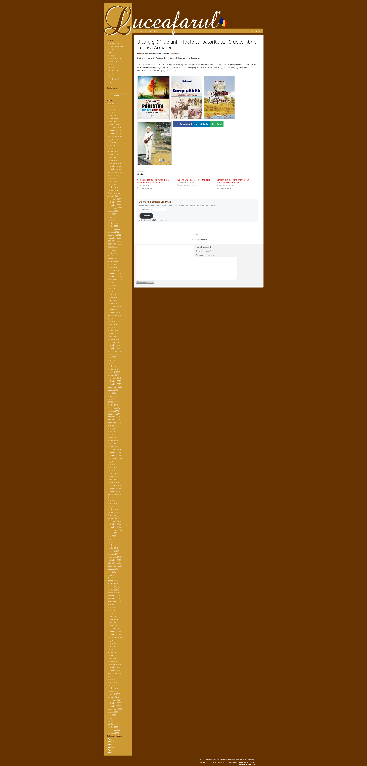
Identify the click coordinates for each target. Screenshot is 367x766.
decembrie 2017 (114, 414)
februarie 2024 (114, 193)
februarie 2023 (114, 229)
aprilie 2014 (113, 545)
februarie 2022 (114, 264)
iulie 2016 (112, 464)
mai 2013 (111, 577)
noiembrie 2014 (114, 524)
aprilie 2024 (113, 187)
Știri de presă (113, 79)
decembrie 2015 (114, 485)
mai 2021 (111, 291)
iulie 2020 (112, 321)
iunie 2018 (112, 396)
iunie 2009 (112, 718)
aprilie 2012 (113, 616)
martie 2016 (113, 476)
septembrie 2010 (115, 673)
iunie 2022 (112, 253)
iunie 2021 (112, 288)
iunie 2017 (112, 431)
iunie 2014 (112, 539)
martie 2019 (113, 369)
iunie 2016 (112, 467)
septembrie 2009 (115, 709)
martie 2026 (113, 118)
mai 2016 (111, 470)
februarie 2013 (114, 586)
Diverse (111, 67)
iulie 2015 (112, 500)
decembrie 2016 (114, 449)
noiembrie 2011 (114, 631)
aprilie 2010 (113, 688)
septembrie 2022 (115, 243)
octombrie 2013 (114, 563)
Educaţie (111, 55)
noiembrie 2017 (114, 416)
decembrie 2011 (114, 628)
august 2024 (113, 175)
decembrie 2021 (114, 270)
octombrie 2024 (114, 169)
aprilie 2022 (113, 258)
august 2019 (113, 354)
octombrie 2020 (114, 312)
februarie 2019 (114, 372)
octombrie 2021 (114, 276)
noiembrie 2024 (114, 166)
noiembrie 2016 (114, 452)
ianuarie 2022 (113, 267)
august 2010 (113, 676)
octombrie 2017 (114, 419)
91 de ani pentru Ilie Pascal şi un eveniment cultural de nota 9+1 (153, 181)
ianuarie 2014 (113, 554)
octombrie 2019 (114, 348)
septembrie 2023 (115, 208)
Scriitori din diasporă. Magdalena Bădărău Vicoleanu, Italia (233, 181)
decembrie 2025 (114, 127)
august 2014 (113, 533)
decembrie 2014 (114, 521)
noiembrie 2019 (114, 345)
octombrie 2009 (114, 706)
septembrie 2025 (115, 136)
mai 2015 (111, 506)
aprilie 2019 (113, 366)
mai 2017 (111, 434)
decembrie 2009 (114, 700)
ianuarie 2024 (113, 196)
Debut (110, 52)
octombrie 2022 (114, 240)
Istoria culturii (113, 70)
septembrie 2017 (115, 422)
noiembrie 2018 (114, 381)
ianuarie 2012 (113, 625)
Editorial (111, 49)
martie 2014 (113, 548)
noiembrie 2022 (114, 238)
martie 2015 (113, 512)
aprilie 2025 (113, 151)
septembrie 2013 (115, 566)
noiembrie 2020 (114, 309)
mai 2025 (111, 148)
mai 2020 (111, 327)
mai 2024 (111, 184)
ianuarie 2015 (113, 518)
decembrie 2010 (114, 664)
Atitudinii (111, 64)
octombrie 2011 (114, 634)
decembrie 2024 (114, 163)
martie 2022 (113, 261)
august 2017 (113, 425)
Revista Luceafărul (227, 760)
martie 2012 (113, 619)
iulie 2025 (112, 142)
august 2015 (113, 497)
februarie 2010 (114, 694)
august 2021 (113, 282)
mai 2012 (111, 613)
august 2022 (113, 246)
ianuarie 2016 (113, 482)
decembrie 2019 (114, 342)
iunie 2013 (112, 575)
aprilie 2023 (113, 223)
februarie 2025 (114, 157)
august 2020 (113, 318)
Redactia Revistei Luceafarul (159, 53)
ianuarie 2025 (113, 160)
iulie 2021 (112, 285)
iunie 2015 (112, 503)
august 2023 (113, 211)
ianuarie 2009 (113, 733)
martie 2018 (113, 405)
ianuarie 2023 (113, 232)
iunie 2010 (112, 682)
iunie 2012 (112, 610)
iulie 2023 (112, 214)
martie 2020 (113, 333)
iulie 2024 (112, 178)
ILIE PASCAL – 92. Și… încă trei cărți (193, 179)
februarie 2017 (114, 443)
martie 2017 (113, 440)
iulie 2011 (112, 643)
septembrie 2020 (115, 315)
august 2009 (113, 712)
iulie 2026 (112, 106)
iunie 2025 (112, 145)
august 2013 (113, 569)
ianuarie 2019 (113, 375)
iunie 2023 (112, 217)
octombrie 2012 (114, 598)
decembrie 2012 (114, 592)
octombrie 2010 (114, 670)
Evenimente (113, 76)
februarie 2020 (114, 336)
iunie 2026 (112, 109)
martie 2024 (113, 190)
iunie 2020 (112, 324)
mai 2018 (111, 399)
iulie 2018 (112, 393)
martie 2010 (113, 691)
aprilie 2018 (113, 401)
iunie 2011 (112, 646)
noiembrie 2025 (114, 130)
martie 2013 (113, 583)
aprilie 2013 (113, 580)
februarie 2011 (114, 658)
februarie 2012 (114, 622)
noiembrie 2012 (114, 595)
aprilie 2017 (113, 437)
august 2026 (113, 103)
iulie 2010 (112, 679)
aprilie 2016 (113, 473)
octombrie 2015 (114, 491)
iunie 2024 (112, 181)
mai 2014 (111, 542)
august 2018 (113, 390)
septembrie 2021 (115, 279)
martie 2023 (113, 226)
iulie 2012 (112, 607)
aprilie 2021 (113, 294)
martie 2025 (113, 154)
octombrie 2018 (114, 384)
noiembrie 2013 (114, 560)
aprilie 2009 (113, 724)
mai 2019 (111, 363)
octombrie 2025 (114, 133)
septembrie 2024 (115, 172)
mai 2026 (111, 112)
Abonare (146, 216)
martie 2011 (113, 655)
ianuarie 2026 (113, 124)
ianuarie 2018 (113, 411)
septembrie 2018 (115, 387)
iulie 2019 (112, 357)
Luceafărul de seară (116, 46)
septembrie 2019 (115, 351)
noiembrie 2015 (114, 488)
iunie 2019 (112, 360)
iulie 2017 (112, 428)
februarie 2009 (114, 730)
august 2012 (113, 604)
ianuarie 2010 (113, 697)
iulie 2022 (112, 249)
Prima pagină (113, 43)
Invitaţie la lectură (115, 58)
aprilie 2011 (113, 652)
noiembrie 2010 (114, 667)
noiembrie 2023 (114, 202)
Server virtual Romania (246, 765)
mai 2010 (111, 685)
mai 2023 (111, 220)
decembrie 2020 (114, 306)
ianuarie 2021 (113, 303)
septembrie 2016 (115, 458)
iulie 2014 (112, 536)
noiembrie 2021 (114, 273)
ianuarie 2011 (113, 661)
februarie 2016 (114, 479)
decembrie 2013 (114, 557)
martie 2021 (113, 297)
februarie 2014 (114, 551)
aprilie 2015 (113, 509)
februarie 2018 (114, 408)
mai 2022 (111, 255)
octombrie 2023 (114, 205)
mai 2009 (111, 721)
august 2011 (113, 640)
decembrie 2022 (114, 235)
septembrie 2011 (115, 637)
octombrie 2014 (114, 527)
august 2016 (113, 461)
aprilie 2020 (113, 330)
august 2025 (113, 139)
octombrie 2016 (114, 455)
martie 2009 (113, 727)
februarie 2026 (114, 121)
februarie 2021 (114, 300)
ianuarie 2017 (113, 446)
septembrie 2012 (115, 601)
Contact (111, 82)
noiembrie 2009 (114, 703)
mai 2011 (111, 649)
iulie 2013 (112, 572)
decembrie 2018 (114, 378)
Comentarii (112, 61)
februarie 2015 (114, 515)
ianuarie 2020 (113, 339)
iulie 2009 (112, 715)
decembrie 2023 (114, 199)
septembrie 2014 (115, 530)
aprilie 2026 (113, 115)
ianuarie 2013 (113, 589)
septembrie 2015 (115, 494)
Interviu (111, 73)
